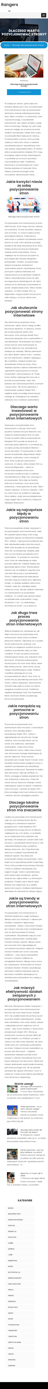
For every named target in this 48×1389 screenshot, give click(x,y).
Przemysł (12, 1301)
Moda (10, 1266)
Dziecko (11, 1225)
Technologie (13, 1325)
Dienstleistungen (15, 1220)
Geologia (12, 1237)
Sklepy (10, 1313)
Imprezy (11, 1249)
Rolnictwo (13, 1307)
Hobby (10, 1243)
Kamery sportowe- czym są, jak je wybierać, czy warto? (32, 1151)
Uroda (11, 1348)
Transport (12, 1330)
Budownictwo (14, 1214)
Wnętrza (11, 1360)
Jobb (10, 1255)
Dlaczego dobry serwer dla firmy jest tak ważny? (31, 1131)
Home (6, 45)
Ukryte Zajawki (14, 1342)
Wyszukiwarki (22, 936)
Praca (10, 1290)
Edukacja (12, 1231)
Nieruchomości (15, 1278)
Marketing (12, 1261)
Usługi (11, 1354)
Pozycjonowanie (11, 139)
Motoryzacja (14, 1272)
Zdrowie (11, 1366)
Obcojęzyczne (14, 1284)
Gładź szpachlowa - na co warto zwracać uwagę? (31, 1107)
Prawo (11, 1295)
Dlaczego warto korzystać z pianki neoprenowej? (32, 1087)
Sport (10, 1319)
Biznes (10, 1208)
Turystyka (12, 1336)
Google (8, 583)
